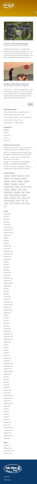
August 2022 (7, 313)
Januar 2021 (7, 361)
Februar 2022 (7, 329)
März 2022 (7, 326)
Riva (29, 198)
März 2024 (7, 270)
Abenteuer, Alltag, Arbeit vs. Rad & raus (16, 84)
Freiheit (29, 187)
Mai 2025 (6, 240)
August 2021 (7, 342)
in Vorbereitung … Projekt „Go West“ (14, 123)
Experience (21, 184)
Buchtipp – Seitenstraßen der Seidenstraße (16, 164)
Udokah (6, 203)
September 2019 (8, 403)
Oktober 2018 (7, 433)
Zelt (5, 206)
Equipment (7, 184)
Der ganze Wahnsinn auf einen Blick (21, 154)
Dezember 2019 (8, 395)
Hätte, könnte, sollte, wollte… (12, 159)
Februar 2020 (7, 390)
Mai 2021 (6, 350)
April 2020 (6, 385)
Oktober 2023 (7, 281)
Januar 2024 (7, 275)
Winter (27, 203)
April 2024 (6, 267)
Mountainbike (17, 192)
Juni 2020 (6, 379)
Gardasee (6, 189)
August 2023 (7, 286)
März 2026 (7, 222)
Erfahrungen (14, 184)
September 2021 (8, 339)
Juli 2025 (6, 238)
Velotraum (17, 203)
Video (23, 203)
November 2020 (8, 366)
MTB (23, 192)
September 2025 (8, 232)
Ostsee (6, 195)
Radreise (6, 198)
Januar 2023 (7, 299)
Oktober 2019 (7, 401)
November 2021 (8, 337)
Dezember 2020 (8, 363)
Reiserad (24, 198)
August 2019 (7, 406)
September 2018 (8, 435)
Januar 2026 (7, 224)
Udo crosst (7, 135)
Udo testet (7, 140)
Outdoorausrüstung (14, 195)
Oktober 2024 (7, 256)
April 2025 (6, 243)
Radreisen (12, 198)
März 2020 (7, 387)
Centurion (26, 181)
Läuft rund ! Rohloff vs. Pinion (22, 150)
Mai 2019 (6, 414)
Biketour (14, 181)
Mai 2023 (6, 291)
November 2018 (8, 430)
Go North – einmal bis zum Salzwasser (16, 44)
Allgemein (25, 85)
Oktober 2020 (7, 369)
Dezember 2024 (8, 251)
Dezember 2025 (8, 227)
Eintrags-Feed (7, 448)
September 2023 (8, 283)
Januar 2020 (7, 393)
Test (23, 200)
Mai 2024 (6, 264)
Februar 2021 (7, 358)
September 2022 (8, 310)
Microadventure (8, 192)
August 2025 (7, 235)
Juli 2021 (6, 345)
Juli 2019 (6, 409)
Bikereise (24, 178)
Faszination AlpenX (9, 187)
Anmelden (6, 445)
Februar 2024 (7, 272)
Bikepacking (17, 178)
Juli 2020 (6, 377)
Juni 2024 (6, 262)
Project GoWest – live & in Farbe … (13, 120)
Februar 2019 (7, 422)
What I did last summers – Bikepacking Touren (17, 112)
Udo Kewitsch (10, 45)
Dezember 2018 (8, 427)
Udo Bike (25, 45)
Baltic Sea (6, 178)
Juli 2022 (6, 315)
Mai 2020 (6, 382)
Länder (20, 189)
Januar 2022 (7, 331)
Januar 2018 (7, 438)
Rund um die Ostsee (9, 200)
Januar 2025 (7, 248)
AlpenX (27, 176)
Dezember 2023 (8, 278)
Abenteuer (7, 176)
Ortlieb (28, 192)
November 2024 (8, 254)
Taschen (18, 200)
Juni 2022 (6, 318)
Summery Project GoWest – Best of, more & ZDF (17, 117)
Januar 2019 (7, 425)
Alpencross (21, 176)
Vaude (11, 203)
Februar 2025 (7, 246)
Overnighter (24, 195)
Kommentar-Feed (9, 451)
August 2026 (7, 214)
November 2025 (8, 230)
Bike (12, 178)
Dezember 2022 (8, 302)
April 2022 (6, 323)
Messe (24, 189)
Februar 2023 (7, 296)
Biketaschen (7, 181)
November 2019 (8, 398)
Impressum (7, 476)
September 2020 (8, 371)
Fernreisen (23, 187)
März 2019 (7, 419)
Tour (26, 200)
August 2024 (7, 259)
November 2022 (8, 305)
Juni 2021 (6, 347)
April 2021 (6, 353)
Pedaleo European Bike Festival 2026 (14, 115)
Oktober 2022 (7, 307)
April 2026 (6, 219)
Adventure (13, 176)
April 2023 (6, 294)
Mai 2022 (6, 321)
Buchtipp (20, 181)
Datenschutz (7, 480)
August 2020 (7, 374)
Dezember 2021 (8, 334)
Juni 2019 (6, 411)
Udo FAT (6, 138)
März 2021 (7, 355)
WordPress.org (8, 453)
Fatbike (17, 187)
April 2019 (6, 417)
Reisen (18, 198)
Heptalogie (13, 189)
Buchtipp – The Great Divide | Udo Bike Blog (16, 157)
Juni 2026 (6, 216)
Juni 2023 (6, 288)
